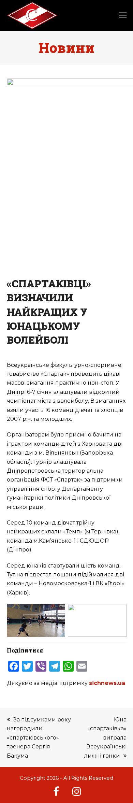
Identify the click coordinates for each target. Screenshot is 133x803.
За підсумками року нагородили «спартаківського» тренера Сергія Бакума (39, 737)
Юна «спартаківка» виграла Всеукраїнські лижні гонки (105, 737)
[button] (123, 15)
